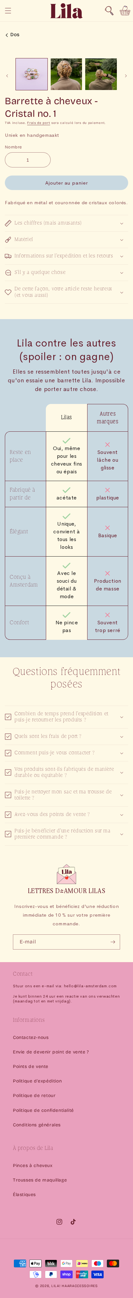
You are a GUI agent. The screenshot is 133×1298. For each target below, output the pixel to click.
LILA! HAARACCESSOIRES (74, 1286)
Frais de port (38, 123)
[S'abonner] (113, 942)
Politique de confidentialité (43, 1110)
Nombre (13, 147)
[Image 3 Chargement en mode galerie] (101, 74)
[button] (109, 11)
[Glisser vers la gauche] (7, 76)
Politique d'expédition (37, 1081)
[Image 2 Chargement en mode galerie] (66, 74)
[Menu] (8, 11)
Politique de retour (34, 1095)
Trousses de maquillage (40, 1180)
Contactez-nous (30, 1037)
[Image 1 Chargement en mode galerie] (31, 74)
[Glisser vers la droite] (126, 76)
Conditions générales (37, 1125)
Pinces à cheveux (33, 1165)
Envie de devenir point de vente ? (51, 1052)
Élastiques (24, 1194)
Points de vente (30, 1066)
